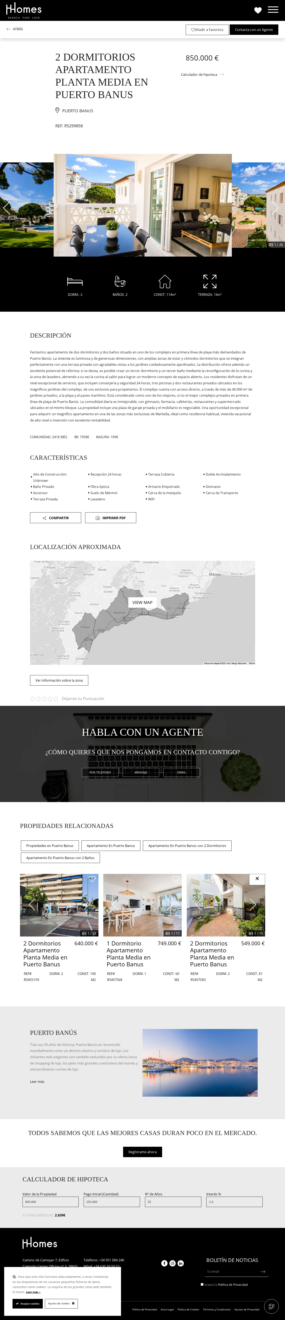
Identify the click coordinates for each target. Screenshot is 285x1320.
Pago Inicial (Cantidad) (101, 1194)
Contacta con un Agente (254, 29)
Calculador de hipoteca (199, 74)
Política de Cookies (188, 1309)
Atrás (18, 29)
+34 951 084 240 (111, 1260)
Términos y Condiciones (217, 1309)
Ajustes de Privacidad (247, 1309)
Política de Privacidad (233, 1285)
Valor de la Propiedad (40, 1194)
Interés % (213, 1194)
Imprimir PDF (114, 518)
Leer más (37, 1081)
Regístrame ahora (143, 1152)
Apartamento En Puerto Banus (111, 845)
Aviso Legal (167, 1309)
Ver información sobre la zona (59, 680)
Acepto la (226, 1285)
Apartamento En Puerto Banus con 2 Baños (60, 858)
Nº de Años (153, 1194)
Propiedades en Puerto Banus (49, 845)
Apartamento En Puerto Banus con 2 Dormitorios (187, 845)
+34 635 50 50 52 (107, 1266)
